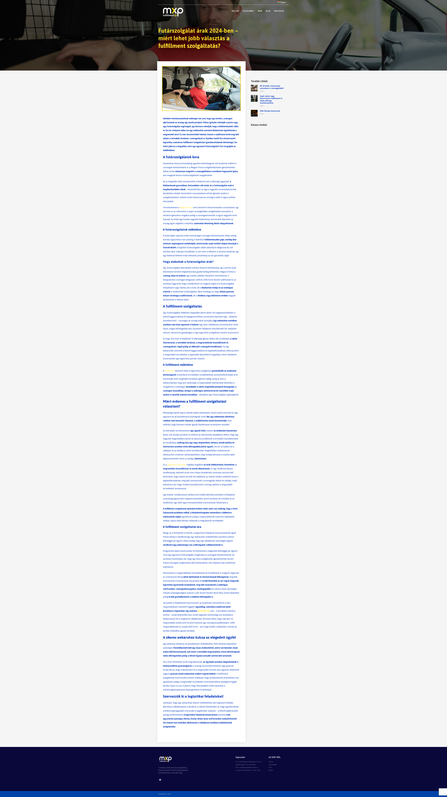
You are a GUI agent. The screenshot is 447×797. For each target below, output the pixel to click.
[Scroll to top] (442, 793)
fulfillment (170, 371)
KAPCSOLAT (279, 11)
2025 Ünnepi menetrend (270, 111)
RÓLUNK (235, 11)
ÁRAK (260, 11)
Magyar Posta (186, 207)
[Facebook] (160, 780)
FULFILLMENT (248, 11)
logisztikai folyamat (177, 464)
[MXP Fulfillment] (172, 12)
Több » (262, 91)
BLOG (268, 11)
